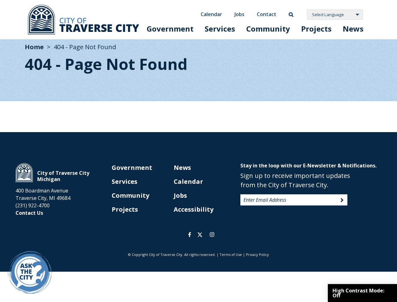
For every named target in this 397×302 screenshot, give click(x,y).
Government (170, 29)
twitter (200, 234)
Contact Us (29, 212)
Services (220, 29)
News (353, 29)
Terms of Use (231, 254)
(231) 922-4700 (33, 205)
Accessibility (193, 209)
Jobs (239, 14)
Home (34, 47)
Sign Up (342, 200)
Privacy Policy (257, 254)
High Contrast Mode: (358, 293)
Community (268, 29)
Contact (266, 14)
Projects (316, 29)
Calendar (211, 14)
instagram (212, 234)
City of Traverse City (83, 20)
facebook (189, 234)
